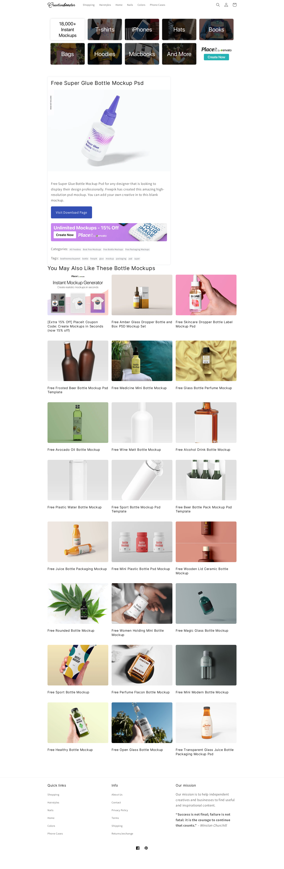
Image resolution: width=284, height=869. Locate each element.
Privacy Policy (120, 810)
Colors (51, 826)
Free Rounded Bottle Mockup (71, 631)
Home (51, 818)
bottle (85, 258)
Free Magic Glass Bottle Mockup (202, 631)
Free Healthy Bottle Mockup (70, 750)
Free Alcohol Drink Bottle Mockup (203, 450)
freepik (93, 258)
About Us (117, 794)
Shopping (53, 794)
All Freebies (75, 249)
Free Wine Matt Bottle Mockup (136, 450)
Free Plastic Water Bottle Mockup (74, 507)
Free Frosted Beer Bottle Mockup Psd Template (77, 390)
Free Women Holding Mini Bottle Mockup (138, 633)
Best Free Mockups (92, 249)
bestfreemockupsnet (70, 258)
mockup (110, 258)
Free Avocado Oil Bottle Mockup (73, 450)
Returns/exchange (122, 833)
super (137, 258)
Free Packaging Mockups (137, 249)
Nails (50, 810)
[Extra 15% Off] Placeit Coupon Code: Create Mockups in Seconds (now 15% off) (75, 326)
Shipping (117, 826)
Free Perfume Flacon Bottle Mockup (141, 692)
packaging (121, 258)
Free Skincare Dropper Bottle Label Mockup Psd (204, 324)
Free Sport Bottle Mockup (68, 692)
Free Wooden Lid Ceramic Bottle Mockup (202, 571)
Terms (115, 818)
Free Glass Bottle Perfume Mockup (204, 388)
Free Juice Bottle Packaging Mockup (77, 569)
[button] (218, 5)
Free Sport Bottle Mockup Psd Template (136, 509)
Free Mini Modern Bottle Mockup (202, 692)
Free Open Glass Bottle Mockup (137, 750)
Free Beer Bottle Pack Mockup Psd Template (204, 509)
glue (101, 258)
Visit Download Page (71, 212)
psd (130, 258)
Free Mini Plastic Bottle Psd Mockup (141, 569)
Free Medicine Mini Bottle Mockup (139, 388)
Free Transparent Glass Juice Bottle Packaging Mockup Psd (205, 752)
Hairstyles (53, 802)
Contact (116, 802)
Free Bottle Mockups (113, 249)
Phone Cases (55, 833)
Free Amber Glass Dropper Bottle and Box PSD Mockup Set (142, 324)
